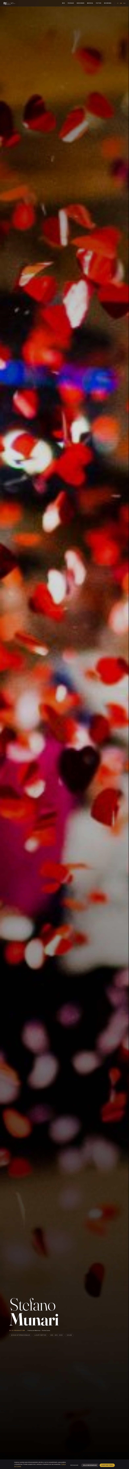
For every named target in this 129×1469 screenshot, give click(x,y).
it (118, 3)
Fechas (71, 3)
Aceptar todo (107, 1465)
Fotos (98, 3)
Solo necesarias (90, 1465)
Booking (107, 3)
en (124, 3)
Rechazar (74, 1465)
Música (90, 3)
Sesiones (80, 3)
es (121, 3)
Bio (63, 3)
